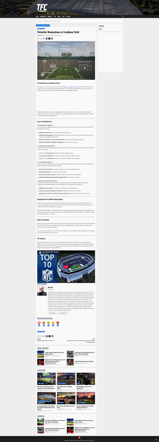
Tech (63, 16)
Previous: (45, 339)
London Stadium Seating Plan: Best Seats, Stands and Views (40, 354)
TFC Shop (68, 16)
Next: (81, 340)
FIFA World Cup (41, 401)
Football (49, 16)
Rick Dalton (40, 390)
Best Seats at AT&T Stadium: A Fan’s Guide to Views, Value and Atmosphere (46, 387)
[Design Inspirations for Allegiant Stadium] (66, 379)
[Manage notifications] (156, 440)
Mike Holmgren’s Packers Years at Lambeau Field (84, 387)
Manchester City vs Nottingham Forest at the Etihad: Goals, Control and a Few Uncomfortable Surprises (40, 362)
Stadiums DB (43, 16)
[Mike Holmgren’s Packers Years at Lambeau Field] (86, 379)
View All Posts (63, 313)
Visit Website (52, 313)
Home (37, 16)
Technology (42, 28)
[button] (38, 38)
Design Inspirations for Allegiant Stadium (64, 387)
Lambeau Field (71, 87)
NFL (55, 16)
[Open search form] (122, 16)
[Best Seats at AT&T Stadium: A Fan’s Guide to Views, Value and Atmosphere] (46, 379)
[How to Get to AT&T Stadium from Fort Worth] (66, 398)
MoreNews (85, 440)
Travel (59, 16)
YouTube (100, 29)
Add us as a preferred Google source (43, 25)
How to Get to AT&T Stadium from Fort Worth (65, 406)
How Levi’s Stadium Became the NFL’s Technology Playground (85, 406)
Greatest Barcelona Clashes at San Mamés (70, 362)
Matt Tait (41, 35)
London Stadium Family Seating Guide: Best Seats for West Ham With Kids (70, 354)
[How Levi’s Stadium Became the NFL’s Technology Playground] (86, 398)
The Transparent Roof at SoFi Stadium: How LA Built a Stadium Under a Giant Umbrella (46, 407)
